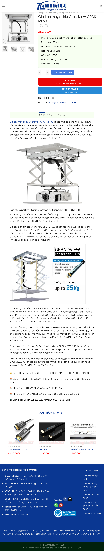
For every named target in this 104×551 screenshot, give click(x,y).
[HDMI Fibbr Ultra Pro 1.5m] (52, 432)
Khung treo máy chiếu (68, 12)
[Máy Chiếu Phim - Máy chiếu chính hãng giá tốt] (52, 5)
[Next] (31, 28)
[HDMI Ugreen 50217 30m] (21, 432)
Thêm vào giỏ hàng (63, 72)
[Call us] (56, 505)
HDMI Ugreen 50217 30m (19, 449)
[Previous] (5, 28)
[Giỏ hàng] (101, 6)
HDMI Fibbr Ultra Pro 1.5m (50, 449)
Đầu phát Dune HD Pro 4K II (82, 449)
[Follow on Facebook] (65, 499)
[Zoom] (5, 41)
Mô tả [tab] (42, 115)
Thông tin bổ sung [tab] (56, 115)
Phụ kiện (52, 12)
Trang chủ (42, 12)
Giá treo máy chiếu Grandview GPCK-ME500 (31, 121)
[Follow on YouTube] (61, 505)
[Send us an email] (70, 499)
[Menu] (3, 6)
